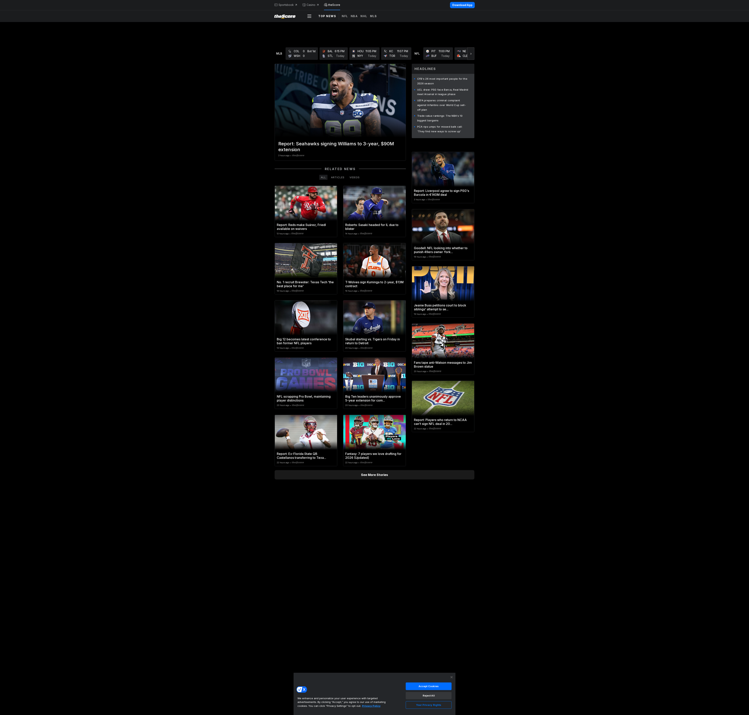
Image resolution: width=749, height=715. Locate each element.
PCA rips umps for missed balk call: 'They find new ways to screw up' (439, 129)
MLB (373, 16)
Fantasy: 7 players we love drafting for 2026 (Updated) (373, 456)
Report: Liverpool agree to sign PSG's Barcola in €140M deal (441, 193)
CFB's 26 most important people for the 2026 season (442, 81)
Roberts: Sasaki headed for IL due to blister (371, 227)
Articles (337, 177)
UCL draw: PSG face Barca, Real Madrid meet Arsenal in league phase (442, 92)
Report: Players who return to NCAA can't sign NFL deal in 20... (440, 422)
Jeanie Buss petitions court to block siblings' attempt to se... (440, 307)
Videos (355, 177)
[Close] (451, 677)
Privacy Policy (371, 705)
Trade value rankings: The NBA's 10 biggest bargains (439, 118)
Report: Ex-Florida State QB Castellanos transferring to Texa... (301, 456)
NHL (363, 16)
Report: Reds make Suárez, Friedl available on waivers (301, 227)
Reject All (429, 695)
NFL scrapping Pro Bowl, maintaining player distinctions (304, 398)
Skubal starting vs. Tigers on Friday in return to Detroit (372, 341)
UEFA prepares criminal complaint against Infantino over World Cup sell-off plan (441, 105)
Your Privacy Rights (428, 704)
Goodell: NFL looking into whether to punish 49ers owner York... (441, 250)
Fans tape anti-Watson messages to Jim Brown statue (443, 364)
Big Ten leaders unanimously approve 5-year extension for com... (373, 398)
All (323, 177)
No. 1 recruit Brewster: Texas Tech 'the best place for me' (305, 284)
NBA (354, 16)
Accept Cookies (429, 686)
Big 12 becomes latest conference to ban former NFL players (304, 341)
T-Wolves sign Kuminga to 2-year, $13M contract (374, 284)
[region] (374, 694)
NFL (345, 16)
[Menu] (309, 16)
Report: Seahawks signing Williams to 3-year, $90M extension (336, 146)
